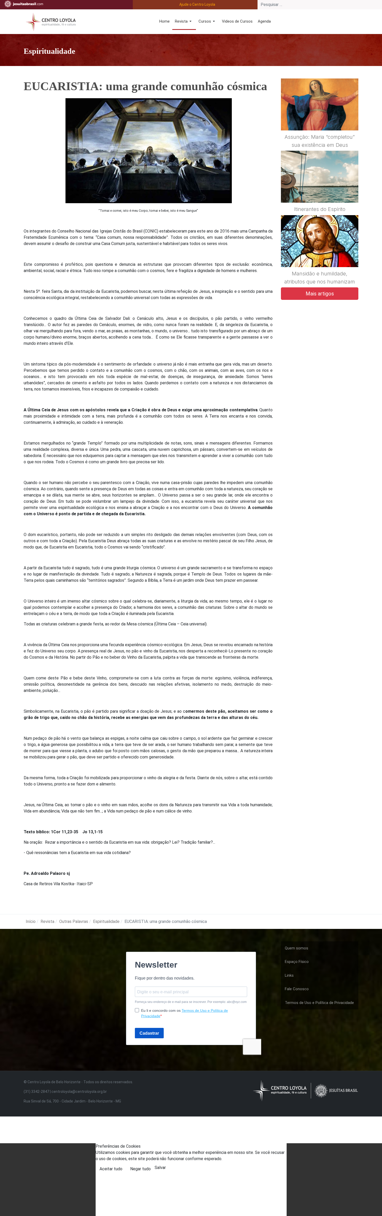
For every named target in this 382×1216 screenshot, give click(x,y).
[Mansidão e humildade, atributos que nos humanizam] (319, 253)
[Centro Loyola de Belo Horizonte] (50, 21)
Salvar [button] (160, 1167)
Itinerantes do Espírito (319, 209)
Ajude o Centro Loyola (197, 4)
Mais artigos (320, 293)
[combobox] (320, 4)
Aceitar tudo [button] (111, 1168)
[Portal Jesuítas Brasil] (23, 4)
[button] (184, 22)
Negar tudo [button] (140, 1168)
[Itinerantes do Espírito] (319, 189)
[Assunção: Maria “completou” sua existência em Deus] (319, 117)
